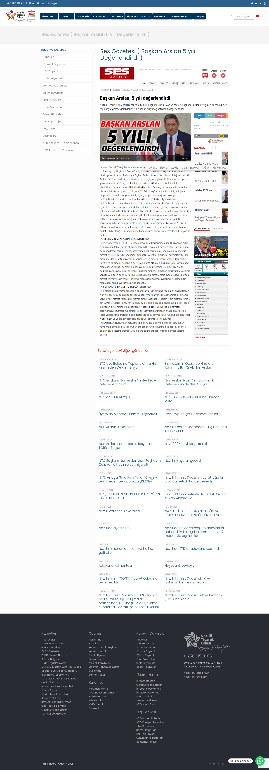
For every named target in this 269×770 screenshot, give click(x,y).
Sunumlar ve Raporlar (149, 738)
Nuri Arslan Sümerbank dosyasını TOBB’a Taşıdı (125, 445)
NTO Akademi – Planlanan (58, 150)
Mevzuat (94, 708)
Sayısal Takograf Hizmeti (56, 702)
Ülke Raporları (145, 726)
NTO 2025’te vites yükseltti (186, 443)
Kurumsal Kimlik (98, 689)
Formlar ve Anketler (53, 713)
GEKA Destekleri (51, 647)
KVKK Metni (96, 704)
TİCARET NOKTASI (137, 16)
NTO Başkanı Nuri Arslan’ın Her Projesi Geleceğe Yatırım (128, 382)
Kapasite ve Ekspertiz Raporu (59, 671)
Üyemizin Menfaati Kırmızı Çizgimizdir (128, 414)
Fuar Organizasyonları (54, 663)
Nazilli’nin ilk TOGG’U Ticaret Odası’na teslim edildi (128, 580)
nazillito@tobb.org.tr (44, 3)
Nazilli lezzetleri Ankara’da (119, 511)
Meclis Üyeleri (97, 655)
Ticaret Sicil (48, 639)
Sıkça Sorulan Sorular (54, 710)
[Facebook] (252, 3)
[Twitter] (256, 3)
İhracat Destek (145, 681)
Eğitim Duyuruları (53, 93)
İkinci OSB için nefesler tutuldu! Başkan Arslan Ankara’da (196, 496)
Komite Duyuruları (147, 651)
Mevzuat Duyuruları (54, 64)
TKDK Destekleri (51, 651)
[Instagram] (264, 3)
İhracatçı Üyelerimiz (148, 689)
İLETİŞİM (199, 16)
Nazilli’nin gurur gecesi (183, 460)
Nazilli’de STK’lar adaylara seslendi (192, 548)
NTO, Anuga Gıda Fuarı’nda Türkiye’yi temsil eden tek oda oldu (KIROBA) (128, 479)
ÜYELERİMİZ (83, 16)
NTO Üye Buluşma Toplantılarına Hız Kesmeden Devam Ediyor (127, 365)
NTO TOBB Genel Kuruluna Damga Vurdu (192, 399)
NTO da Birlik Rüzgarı (115, 397)
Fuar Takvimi (144, 696)
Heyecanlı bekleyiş (179, 565)
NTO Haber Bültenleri (149, 718)
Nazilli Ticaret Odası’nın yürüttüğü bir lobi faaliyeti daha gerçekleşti (194, 479)
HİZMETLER (48, 16)
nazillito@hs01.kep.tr (196, 677)
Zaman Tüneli (97, 674)
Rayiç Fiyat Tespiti (52, 698)
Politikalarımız (97, 696)
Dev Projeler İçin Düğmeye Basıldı (191, 414)
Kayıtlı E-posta (50, 690)
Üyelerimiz (95, 671)
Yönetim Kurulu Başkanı (103, 647)
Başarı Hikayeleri (53, 114)
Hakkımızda (96, 639)
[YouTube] (260, 3)
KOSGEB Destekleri (52, 643)
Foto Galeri (49, 128)
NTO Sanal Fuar (145, 704)
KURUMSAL (99, 16)
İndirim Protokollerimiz (55, 674)
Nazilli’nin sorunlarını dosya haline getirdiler (126, 550)
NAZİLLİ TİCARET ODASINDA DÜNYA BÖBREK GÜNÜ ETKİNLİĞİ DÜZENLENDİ (193, 513)
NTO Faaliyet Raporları (150, 722)
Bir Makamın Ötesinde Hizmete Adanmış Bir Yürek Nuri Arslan (189, 365)
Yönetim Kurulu (98, 651)
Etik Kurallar (96, 700)
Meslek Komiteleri (100, 663)
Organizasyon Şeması (102, 692)
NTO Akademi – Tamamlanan (61, 143)
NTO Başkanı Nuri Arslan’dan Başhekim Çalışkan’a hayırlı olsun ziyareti (130, 462)
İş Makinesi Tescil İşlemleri (57, 686)
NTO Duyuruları (52, 71)
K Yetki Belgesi (50, 659)
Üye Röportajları (53, 121)
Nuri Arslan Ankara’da (116, 427)
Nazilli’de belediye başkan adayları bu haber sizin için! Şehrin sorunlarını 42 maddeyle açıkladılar (195, 532)
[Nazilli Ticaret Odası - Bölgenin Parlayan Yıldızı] (20, 16)
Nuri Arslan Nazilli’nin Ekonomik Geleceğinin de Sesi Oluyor (189, 382)
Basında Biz (49, 136)
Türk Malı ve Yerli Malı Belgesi (59, 678)
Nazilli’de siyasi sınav (115, 528)
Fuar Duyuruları (52, 100)
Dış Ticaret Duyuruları (56, 85)
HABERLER (159, 16)
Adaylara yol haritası (115, 565)
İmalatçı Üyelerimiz (148, 692)
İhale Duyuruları (52, 107)
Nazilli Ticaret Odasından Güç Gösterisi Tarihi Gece (196, 429)
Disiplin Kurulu (97, 659)
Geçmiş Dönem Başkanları (105, 667)
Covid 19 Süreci (50, 682)
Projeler (93, 643)
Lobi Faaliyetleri (52, 78)
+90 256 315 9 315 (17, 3)
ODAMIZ (65, 16)
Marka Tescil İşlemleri (54, 694)
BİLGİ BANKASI (180, 16)
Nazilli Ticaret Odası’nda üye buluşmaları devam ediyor (187, 580)
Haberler (48, 57)
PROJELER (117, 16)
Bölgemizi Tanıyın (146, 742)
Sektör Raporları (146, 730)
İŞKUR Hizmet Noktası (54, 655)
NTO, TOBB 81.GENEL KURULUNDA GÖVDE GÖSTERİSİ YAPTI (130, 496)
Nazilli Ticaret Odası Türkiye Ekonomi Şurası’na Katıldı (193, 597)
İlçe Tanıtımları (145, 734)
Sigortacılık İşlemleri (53, 706)
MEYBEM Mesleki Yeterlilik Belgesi (61, 667)
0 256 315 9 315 (198, 656)
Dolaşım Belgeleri (147, 700)
